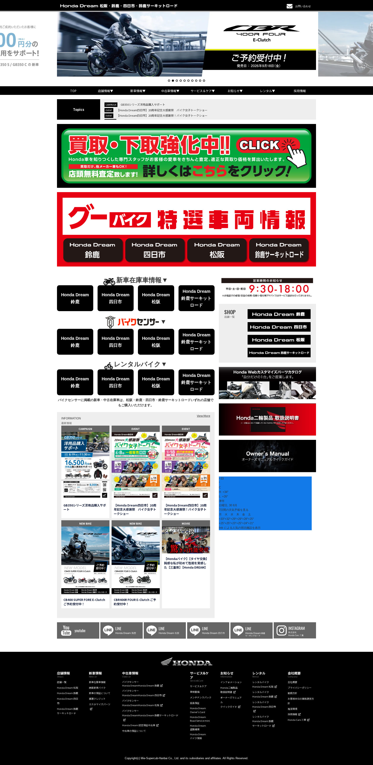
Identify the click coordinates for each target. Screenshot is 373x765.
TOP (73, 90)
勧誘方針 (292, 693)
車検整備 (194, 691)
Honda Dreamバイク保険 (198, 736)
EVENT (135, 429)
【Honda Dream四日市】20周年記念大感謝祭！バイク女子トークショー (162, 115)
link (221, 527)
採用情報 (300, 90)
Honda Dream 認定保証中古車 (138, 725)
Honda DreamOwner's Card (198, 710)
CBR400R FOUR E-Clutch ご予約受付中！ (135, 602)
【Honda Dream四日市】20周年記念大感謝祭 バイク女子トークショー (162, 110)
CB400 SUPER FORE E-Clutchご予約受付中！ (84, 602)
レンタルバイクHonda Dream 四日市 (264, 704)
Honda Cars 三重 (297, 719)
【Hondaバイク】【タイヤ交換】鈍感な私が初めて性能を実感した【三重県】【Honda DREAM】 (185, 563)
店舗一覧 (61, 682)
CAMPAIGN (85, 429)
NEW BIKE (85, 523)
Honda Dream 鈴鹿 (67, 693)
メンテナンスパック (200, 697)
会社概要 (292, 682)
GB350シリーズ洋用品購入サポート (143, 104)
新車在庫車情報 (97, 682)
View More (203, 416)
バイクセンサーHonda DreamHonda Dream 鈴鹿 (140, 683)
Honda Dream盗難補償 (198, 727)
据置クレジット (97, 698)
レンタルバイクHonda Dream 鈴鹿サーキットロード (262, 721)
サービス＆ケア (198, 686)
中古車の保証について (134, 730)
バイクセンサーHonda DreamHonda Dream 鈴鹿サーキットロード (150, 713)
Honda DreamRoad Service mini (200, 719)
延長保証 (194, 703)
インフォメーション (231, 682)
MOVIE (186, 523)
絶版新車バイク (97, 687)
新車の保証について (99, 693)
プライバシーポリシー (299, 687)
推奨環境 (292, 708)
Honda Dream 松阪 (67, 687)
